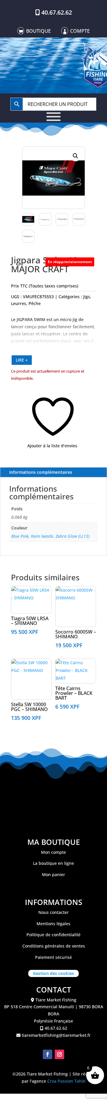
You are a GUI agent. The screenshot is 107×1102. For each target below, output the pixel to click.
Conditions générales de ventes (53, 946)
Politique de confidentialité (53, 934)
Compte (80, 31)
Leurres (18, 303)
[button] (75, 156)
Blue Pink (20, 536)
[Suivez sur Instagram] (59, 1054)
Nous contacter (53, 912)
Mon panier (53, 874)
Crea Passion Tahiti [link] (66, 1081)
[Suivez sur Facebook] (47, 1054)
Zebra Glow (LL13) (72, 536)
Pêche (35, 303)
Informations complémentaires (40, 472)
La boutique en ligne (53, 863)
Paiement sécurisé (53, 957)
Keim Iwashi (42, 536)
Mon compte (53, 852)
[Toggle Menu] (53, 116)
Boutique (38, 31)
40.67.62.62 (56, 12)
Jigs (86, 296)
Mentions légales (53, 923)
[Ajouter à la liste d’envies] (14, 593)
